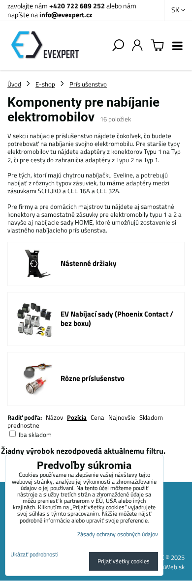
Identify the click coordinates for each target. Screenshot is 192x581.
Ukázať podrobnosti (34, 554)
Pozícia (77, 417)
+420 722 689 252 (77, 5)
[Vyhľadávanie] (118, 46)
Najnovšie (121, 417)
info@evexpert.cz (65, 14)
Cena (97, 417)
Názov (54, 417)
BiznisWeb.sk (166, 567)
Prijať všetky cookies (123, 561)
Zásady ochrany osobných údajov (117, 534)
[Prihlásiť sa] (137, 46)
